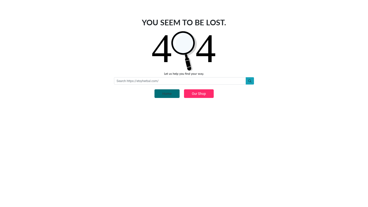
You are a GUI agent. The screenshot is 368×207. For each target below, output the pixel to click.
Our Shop (199, 94)
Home (167, 94)
